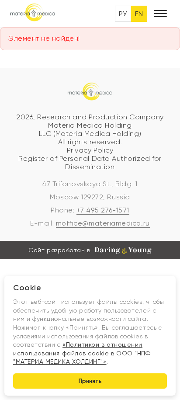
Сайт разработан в (59, 250)
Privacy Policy (90, 150)
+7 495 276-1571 (102, 210)
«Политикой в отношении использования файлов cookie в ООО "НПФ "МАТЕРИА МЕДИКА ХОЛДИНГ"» (82, 353)
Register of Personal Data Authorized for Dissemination (90, 162)
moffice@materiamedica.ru (103, 223)
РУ (123, 14)
